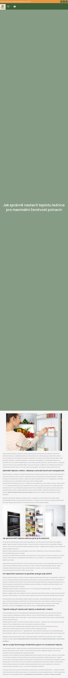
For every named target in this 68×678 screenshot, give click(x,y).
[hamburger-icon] (8, 7)
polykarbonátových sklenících (33, 674)
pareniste (20, 605)
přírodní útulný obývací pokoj (46, 605)
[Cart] (14, 6)
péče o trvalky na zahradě (53, 674)
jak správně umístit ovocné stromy (28, 639)
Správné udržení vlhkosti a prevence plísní (20, 492)
